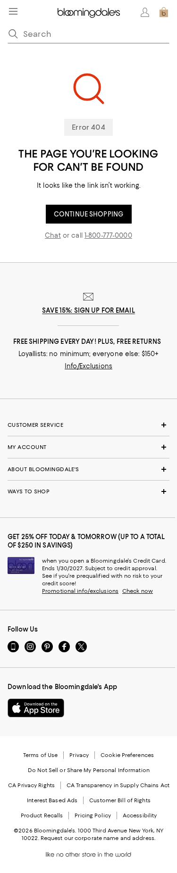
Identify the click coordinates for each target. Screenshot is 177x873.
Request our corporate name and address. (98, 838)
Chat (53, 235)
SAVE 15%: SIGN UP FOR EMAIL (88, 310)
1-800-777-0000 (108, 235)
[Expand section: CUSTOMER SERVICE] (88, 425)
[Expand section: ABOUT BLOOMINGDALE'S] (88, 469)
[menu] (13, 11)
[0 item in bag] (163, 12)
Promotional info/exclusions (80, 591)
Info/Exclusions (88, 366)
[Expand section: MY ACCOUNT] (88, 447)
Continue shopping (88, 214)
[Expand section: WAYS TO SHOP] (88, 491)
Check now (137, 591)
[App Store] (36, 707)
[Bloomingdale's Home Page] (89, 12)
